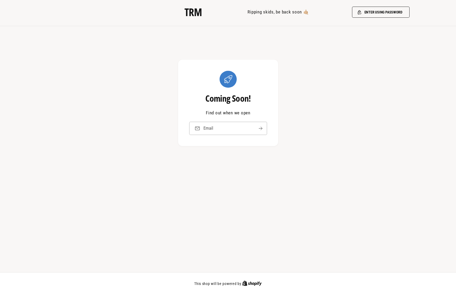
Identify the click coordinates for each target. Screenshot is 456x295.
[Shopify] (252, 284)
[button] (381, 12)
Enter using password (383, 12)
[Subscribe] (260, 128)
